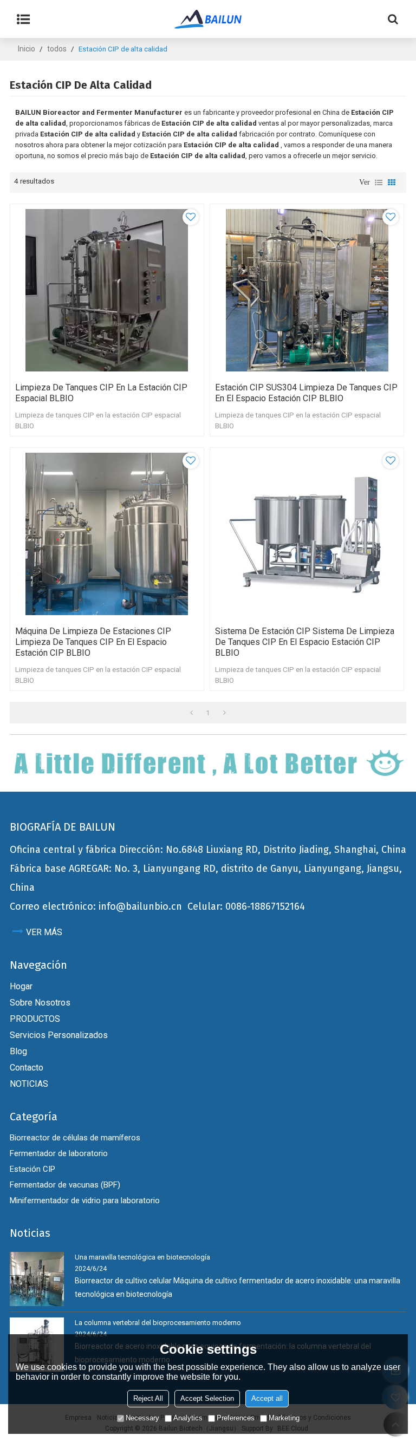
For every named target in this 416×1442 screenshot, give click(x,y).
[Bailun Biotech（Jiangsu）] (208, 18)
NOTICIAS (29, 1084)
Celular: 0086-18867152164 (246, 906)
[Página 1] (191, 712)
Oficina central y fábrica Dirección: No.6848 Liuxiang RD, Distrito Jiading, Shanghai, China (208, 850)
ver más (44, 932)
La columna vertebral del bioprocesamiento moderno (158, 1323)
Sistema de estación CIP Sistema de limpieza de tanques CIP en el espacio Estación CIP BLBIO (304, 642)
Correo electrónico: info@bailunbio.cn (96, 906)
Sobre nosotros (40, 1002)
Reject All (148, 1398)
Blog (18, 1051)
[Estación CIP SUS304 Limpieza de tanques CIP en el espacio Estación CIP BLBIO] (307, 290)
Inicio (26, 48)
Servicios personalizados (59, 1035)
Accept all (267, 1398)
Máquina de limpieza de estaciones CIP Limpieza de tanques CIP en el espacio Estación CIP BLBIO (93, 642)
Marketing (284, 1418)
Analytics (188, 1418)
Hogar (21, 986)
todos (57, 48)
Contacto (26, 1067)
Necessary (142, 1418)
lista (378, 182)
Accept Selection (207, 1398)
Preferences (236, 1418)
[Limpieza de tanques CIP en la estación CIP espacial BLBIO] (107, 290)
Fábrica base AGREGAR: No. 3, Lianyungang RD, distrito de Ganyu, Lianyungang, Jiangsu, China (206, 878)
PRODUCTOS (35, 1019)
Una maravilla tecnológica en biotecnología (142, 1257)
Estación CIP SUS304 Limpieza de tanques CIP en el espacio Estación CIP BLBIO (306, 392)
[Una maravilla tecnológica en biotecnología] (37, 1279)
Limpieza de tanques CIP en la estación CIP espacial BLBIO (101, 392)
